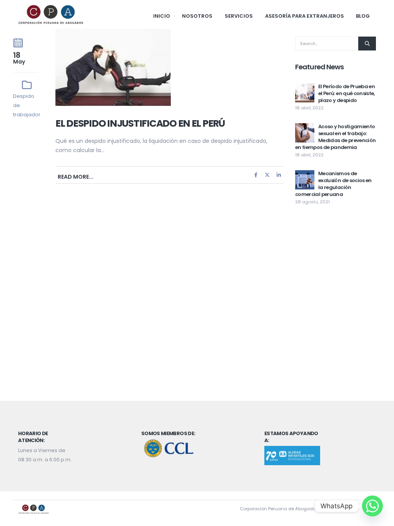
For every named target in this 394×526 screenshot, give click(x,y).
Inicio (161, 16)
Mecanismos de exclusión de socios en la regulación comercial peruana (333, 184)
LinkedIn (279, 175)
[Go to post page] (304, 92)
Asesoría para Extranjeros (304, 16)
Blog (363, 16)
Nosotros (197, 16)
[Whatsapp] (372, 506)
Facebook (256, 175)
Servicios (239, 16)
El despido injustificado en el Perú (140, 123)
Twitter (267, 175)
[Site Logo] (50, 15)
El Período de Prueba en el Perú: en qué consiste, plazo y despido (346, 93)
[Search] (367, 43)
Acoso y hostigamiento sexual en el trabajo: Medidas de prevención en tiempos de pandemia (335, 137)
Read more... (75, 177)
